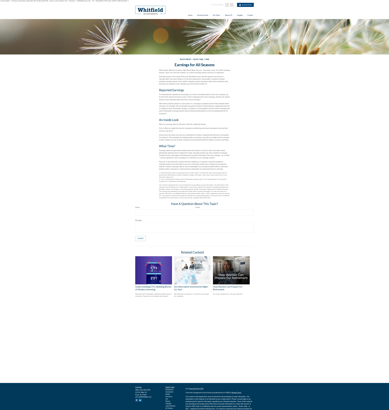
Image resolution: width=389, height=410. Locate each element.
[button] (190, 15)
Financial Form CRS (196, 389)
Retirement (169, 389)
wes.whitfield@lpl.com (143, 397)
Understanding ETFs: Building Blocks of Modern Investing (153, 288)
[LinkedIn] (227, 5)
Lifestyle (168, 403)
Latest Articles (170, 406)
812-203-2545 (145, 390)
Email (198, 207)
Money (167, 401)
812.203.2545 (218, 5)
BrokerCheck (236, 392)
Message (138, 220)
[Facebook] (232, 5)
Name (137, 207)
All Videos (169, 408)
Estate (167, 394)
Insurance (169, 396)
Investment (169, 392)
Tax (166, 399)
